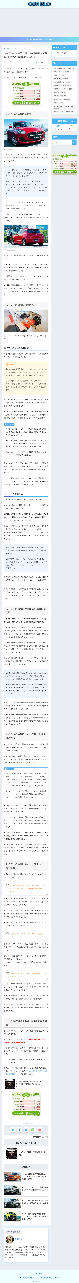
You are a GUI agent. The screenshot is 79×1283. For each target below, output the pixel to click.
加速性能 (57, 85)
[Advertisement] (39, 22)
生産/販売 (57, 99)
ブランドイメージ (60, 75)
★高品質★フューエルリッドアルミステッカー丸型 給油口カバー (27, 935)
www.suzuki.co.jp (11, 149)
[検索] (74, 142)
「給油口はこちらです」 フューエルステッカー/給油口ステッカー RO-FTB (28, 975)
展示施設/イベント (59, 89)
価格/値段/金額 (59, 82)
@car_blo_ (58, 129)
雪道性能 (69, 112)
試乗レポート (58, 102)
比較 (56, 92)
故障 (70, 89)
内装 (68, 82)
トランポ (66, 71)
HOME (40, 1274)
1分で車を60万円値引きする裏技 (40, 39)
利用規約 (45, 1278)
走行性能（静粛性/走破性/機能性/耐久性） (63, 107)
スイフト (45, 1137)
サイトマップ (55, 1278)
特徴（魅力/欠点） (60, 96)
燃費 (63, 92)
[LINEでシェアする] (33, 1129)
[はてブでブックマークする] (26, 1129)
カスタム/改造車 (59, 68)
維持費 (67, 99)
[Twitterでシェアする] (13, 1129)
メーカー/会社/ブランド (61, 78)
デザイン (57, 71)
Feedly (71, 129)
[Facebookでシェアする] (19, 1129)
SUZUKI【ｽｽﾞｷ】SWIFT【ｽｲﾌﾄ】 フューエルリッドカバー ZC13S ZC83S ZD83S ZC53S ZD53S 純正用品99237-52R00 (27, 888)
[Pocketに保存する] (39, 1129)
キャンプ (71, 68)
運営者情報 (24, 1278)
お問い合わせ (35, 1278)
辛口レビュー (58, 112)
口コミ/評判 (67, 85)
